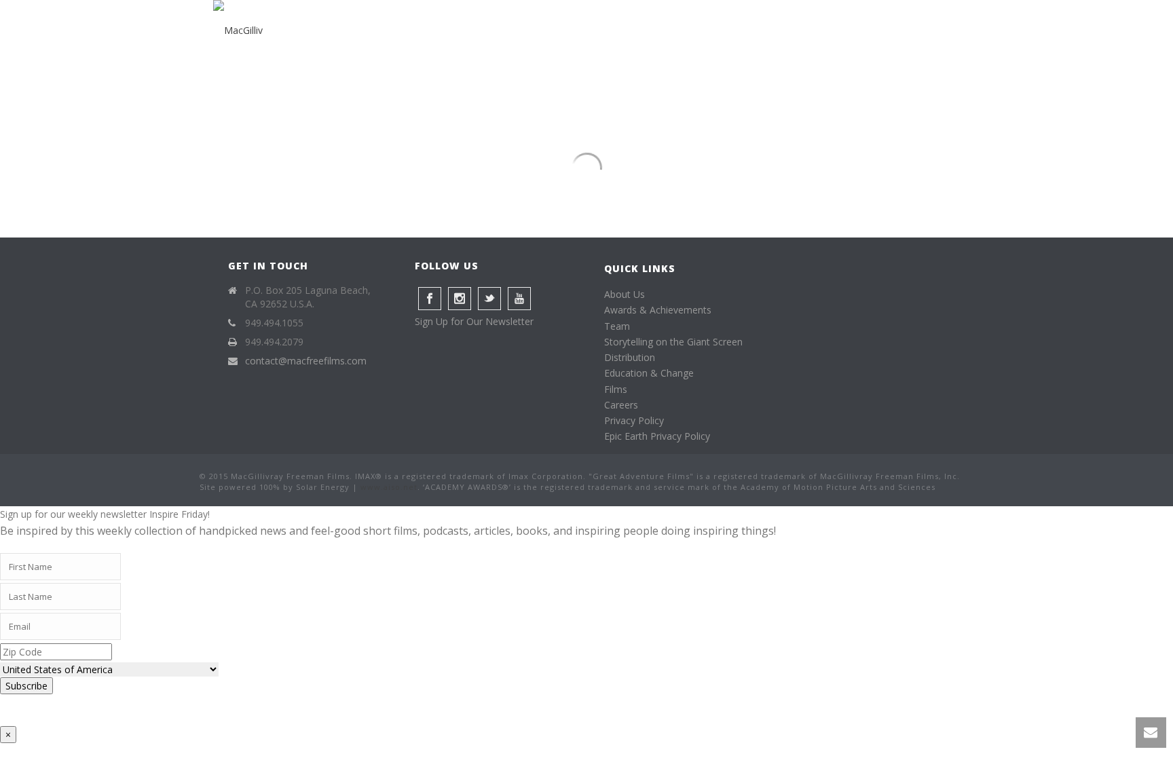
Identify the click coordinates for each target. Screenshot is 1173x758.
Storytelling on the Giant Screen (673, 341)
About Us (624, 294)
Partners (796, 30)
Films (734, 30)
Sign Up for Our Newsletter (474, 321)
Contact (921, 30)
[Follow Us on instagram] (459, 298)
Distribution (629, 357)
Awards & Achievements (657, 309)
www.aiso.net (388, 487)
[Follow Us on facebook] (429, 298)
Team (617, 326)
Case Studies (663, 30)
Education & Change (649, 372)
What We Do (575, 30)
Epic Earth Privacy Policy (657, 436)
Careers (621, 404)
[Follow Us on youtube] (519, 298)
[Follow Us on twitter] (489, 298)
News (859, 30)
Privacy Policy (634, 420)
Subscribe (26, 685)
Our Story (492, 30)
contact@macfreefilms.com (306, 361)
